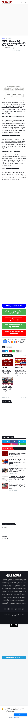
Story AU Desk (5, 532)
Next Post (23, 397)
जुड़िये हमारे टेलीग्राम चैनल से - (14, 326)
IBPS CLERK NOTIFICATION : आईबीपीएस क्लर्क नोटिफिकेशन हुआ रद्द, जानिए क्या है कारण (7, 370)
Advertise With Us (19, 620)
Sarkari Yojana (5, 534)
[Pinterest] (10, 351)
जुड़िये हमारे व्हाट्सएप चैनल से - (14, 319)
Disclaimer (21, 618)
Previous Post (5, 397)
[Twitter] (6, 351)
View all (24, 355)
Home (3, 38)
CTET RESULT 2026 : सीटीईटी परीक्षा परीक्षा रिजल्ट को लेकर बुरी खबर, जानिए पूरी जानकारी (7, 389)
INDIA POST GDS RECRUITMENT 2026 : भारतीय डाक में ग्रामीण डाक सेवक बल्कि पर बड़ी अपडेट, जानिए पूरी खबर (20, 370)
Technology (5, 536)
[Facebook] (3, 351)
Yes (20, 714)
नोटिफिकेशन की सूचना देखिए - (14, 312)
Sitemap (10, 622)
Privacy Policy (12, 618)
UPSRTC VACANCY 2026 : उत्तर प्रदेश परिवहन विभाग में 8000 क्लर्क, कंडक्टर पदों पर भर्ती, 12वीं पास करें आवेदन (17, 486)
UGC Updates (5, 538)
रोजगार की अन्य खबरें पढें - (14, 333)
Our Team (17, 622)
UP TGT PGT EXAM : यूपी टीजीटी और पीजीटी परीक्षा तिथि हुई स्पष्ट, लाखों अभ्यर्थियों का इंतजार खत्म (17, 478)
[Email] (17, 351)
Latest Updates (7, 448)
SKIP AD (14, 625)
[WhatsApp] (13, 351)
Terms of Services (8, 620)
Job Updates (9, 38)
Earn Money (4, 530)
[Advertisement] (14, 20)
